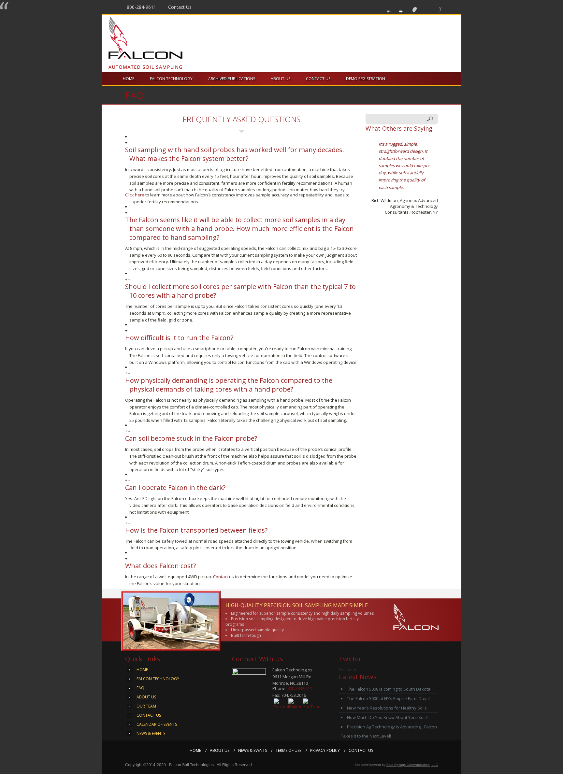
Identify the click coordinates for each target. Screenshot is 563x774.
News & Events (151, 733)
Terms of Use (288, 750)
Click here (134, 195)
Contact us (223, 577)
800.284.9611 (299, 688)
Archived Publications (231, 78)
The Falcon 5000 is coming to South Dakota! (389, 689)
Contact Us (180, 7)
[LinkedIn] (436, 6)
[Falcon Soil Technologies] (155, 43)
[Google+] (423, 6)
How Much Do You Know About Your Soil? (387, 717)
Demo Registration (365, 78)
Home (128, 78)
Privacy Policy (325, 750)
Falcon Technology (171, 78)
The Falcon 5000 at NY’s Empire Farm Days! (388, 698)
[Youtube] (411, 6)
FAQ (140, 688)
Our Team (146, 706)
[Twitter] (399, 6)
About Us (280, 78)
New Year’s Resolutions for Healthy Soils (387, 708)
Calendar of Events (157, 724)
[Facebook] (386, 6)
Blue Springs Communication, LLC (412, 765)
